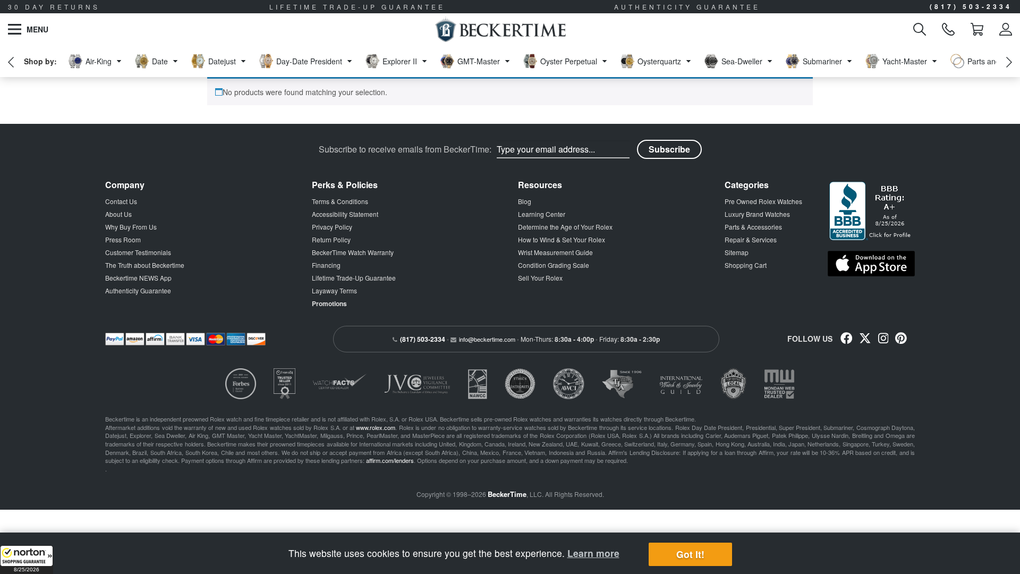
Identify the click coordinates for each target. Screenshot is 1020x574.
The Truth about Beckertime (144, 264)
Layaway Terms (334, 290)
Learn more (593, 553)
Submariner (822, 61)
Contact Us (121, 201)
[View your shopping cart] (977, 29)
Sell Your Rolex (540, 277)
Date (160, 61)
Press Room (123, 239)
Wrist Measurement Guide (555, 252)
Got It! (690, 554)
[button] (26, 559)
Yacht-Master (904, 61)
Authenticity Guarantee (138, 290)
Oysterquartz (659, 61)
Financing (326, 264)
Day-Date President (309, 61)
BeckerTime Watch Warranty (353, 252)
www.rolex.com (375, 427)
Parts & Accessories (753, 226)
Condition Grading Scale (553, 264)
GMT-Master (478, 61)
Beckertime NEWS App (138, 277)
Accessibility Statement (345, 213)
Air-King (99, 61)
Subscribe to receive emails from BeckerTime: (405, 149)
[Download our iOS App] (871, 264)
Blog (524, 201)
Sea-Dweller (741, 61)
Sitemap (737, 252)
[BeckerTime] (500, 29)
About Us (118, 213)
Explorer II (399, 61)
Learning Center (541, 213)
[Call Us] (948, 29)
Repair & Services (751, 239)
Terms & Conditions (340, 201)
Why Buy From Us (131, 226)
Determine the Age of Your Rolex (565, 226)
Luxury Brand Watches (757, 213)
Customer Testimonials (138, 252)
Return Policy (331, 239)
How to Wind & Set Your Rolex (561, 239)
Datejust (222, 61)
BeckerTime (507, 494)
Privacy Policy (332, 226)
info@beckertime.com (487, 339)
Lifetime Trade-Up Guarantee (354, 277)
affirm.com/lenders (390, 460)
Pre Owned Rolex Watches (763, 201)
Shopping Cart (746, 264)
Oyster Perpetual (568, 61)
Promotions (329, 303)
